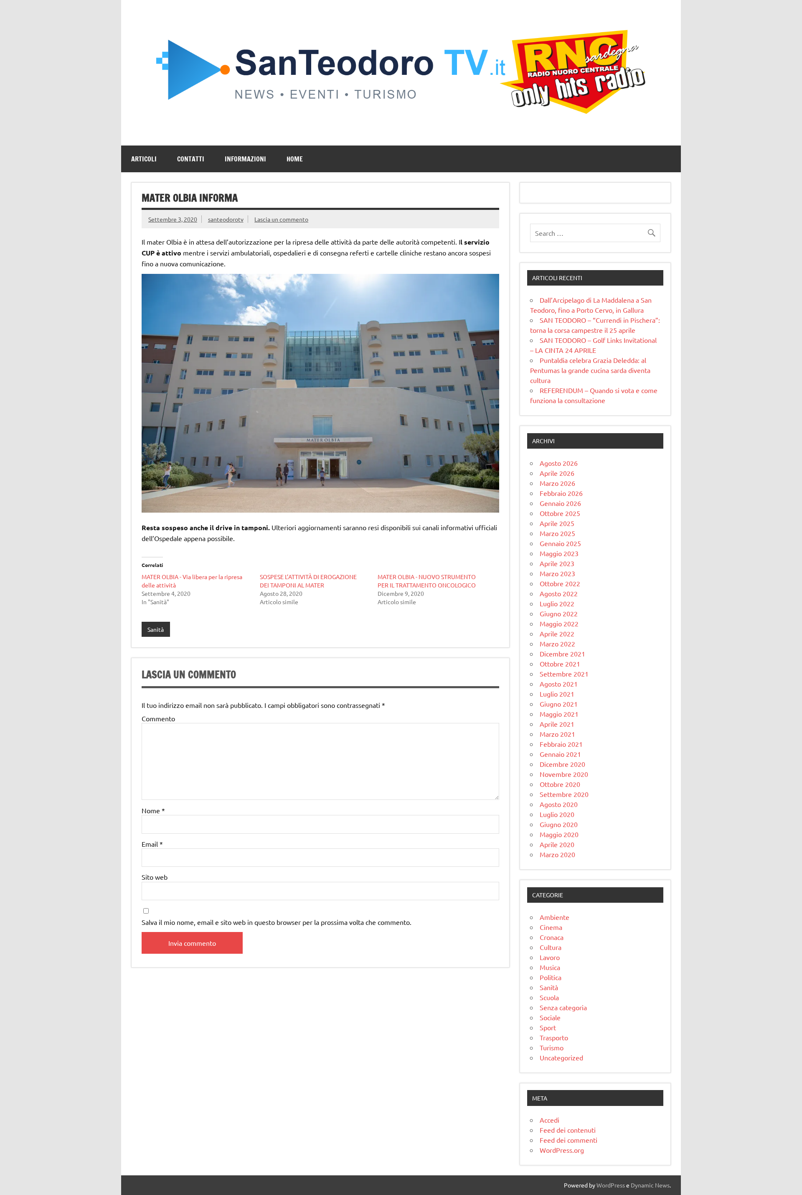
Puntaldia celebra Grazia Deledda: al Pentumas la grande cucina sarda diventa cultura (590, 370)
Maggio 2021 (559, 714)
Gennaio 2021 (560, 754)
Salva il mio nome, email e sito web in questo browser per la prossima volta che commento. (276, 922)
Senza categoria (563, 1007)
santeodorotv (226, 219)
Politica (550, 977)
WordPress (610, 1185)
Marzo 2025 (557, 533)
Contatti (190, 158)
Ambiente (554, 917)
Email (152, 843)
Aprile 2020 (557, 844)
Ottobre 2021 (560, 663)
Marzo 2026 (557, 483)
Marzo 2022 (557, 643)
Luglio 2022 (557, 603)
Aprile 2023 (557, 563)
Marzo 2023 (557, 573)
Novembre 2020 (564, 774)
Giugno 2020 (559, 824)
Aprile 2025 (557, 523)
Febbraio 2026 (561, 493)
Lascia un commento (281, 219)
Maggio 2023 (559, 553)
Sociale (550, 1017)
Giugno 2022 (559, 613)
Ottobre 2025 (560, 513)
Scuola (549, 997)
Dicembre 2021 (562, 653)
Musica (550, 967)
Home (295, 158)
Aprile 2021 (557, 724)
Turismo (551, 1047)
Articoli (144, 158)
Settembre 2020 (564, 794)
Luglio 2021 (557, 693)
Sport (548, 1027)
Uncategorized (561, 1057)
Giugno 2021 (559, 704)
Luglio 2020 (557, 814)
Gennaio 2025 (560, 543)
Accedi (549, 1120)
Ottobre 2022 (560, 583)
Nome (153, 810)
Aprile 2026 (557, 473)
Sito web (155, 876)
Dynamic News (650, 1185)
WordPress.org (562, 1150)
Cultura (550, 947)
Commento (158, 718)
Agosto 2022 (559, 593)
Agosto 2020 (559, 804)
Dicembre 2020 (562, 764)
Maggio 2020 (559, 834)
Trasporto (554, 1037)
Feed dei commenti (568, 1140)
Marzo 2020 (557, 854)
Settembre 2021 (564, 673)
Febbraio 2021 (561, 744)
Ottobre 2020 (560, 784)
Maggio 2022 (559, 623)
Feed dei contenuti (568, 1130)
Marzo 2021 (557, 734)
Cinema (551, 927)
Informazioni (245, 158)
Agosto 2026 (559, 463)
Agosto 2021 (559, 683)
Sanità (155, 629)
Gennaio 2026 (560, 503)
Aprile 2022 (557, 633)
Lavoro (550, 957)
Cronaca (551, 937)
